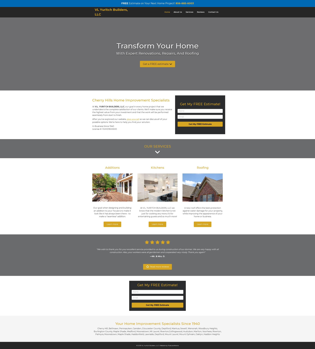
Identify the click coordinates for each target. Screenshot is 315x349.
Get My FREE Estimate (200, 124)
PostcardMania (173, 345)
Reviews (201, 12)
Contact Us (213, 12)
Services (189, 12)
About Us (178, 12)
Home (167, 12)
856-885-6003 (185, 3)
